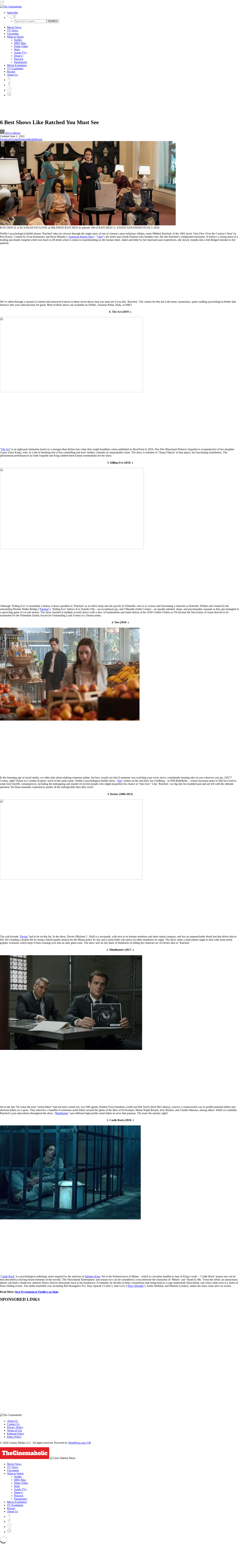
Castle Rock (7, 1276)
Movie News (14, 27)
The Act (5, 449)
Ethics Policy (14, 1436)
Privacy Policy (15, 1427)
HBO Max (20, 43)
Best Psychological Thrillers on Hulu (36, 1291)
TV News (12, 30)
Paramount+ (21, 62)
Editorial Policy (15, 1433)
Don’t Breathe (136, 1285)
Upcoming (13, 33)
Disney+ (19, 55)
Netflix (18, 39)
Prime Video (21, 46)
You (119, 780)
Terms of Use (14, 1430)
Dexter (24, 936)
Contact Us (13, 1424)
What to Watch (15, 36)
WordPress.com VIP (79, 1442)
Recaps (11, 71)
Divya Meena (12, 133)
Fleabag (44, 609)
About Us (12, 74)
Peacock (18, 58)
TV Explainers (15, 68)
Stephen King (92, 1276)
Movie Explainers (17, 65)
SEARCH (52, 21)
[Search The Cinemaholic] (12, 17)
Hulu (17, 49)
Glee (100, 236)
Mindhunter (61, 1113)
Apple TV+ (20, 52)
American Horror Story (81, 236)
